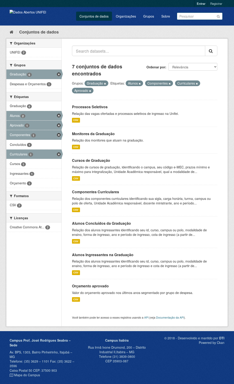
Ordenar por (155, 67)
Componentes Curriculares (95, 191)
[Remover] (105, 83)
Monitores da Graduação (93, 133)
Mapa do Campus (27, 375)
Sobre (165, 16)
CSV (75, 120)
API (146, 317)
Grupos (148, 16)
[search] (211, 51)
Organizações (126, 16)
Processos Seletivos (90, 106)
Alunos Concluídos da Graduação (101, 223)
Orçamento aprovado (90, 286)
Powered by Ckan (211, 342)
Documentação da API (170, 317)
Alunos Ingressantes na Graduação (102, 254)
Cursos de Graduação (91, 160)
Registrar (216, 3)
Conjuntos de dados (94, 16)
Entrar (201, 3)
